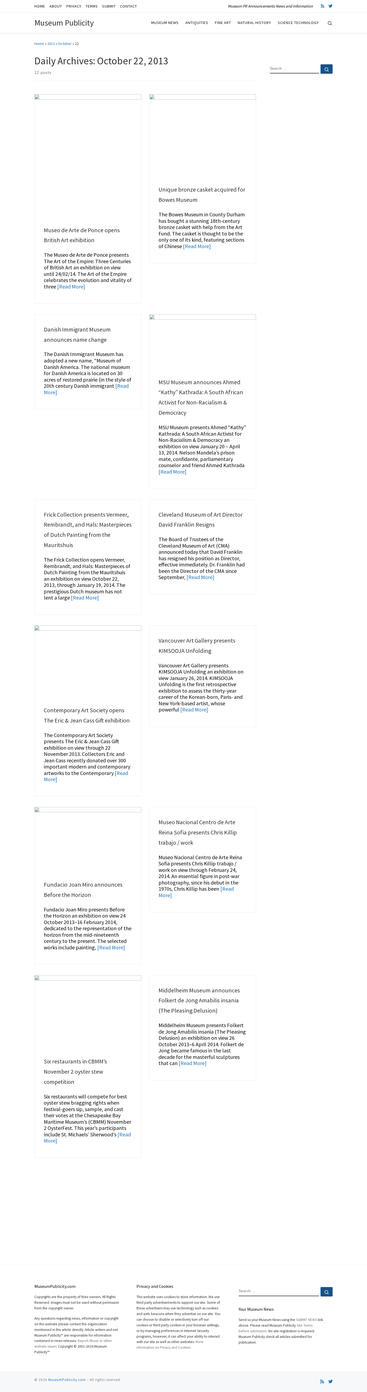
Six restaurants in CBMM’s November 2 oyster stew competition (75, 1072)
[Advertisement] (301, 165)
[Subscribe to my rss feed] (322, 6)
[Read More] (71, 286)
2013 (51, 43)
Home (39, 43)
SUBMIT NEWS (306, 1319)
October (65, 43)
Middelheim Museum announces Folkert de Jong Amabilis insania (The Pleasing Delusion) (199, 1000)
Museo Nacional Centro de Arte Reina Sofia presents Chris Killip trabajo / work (198, 832)
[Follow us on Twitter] (331, 6)
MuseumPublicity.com (67, 1379)
